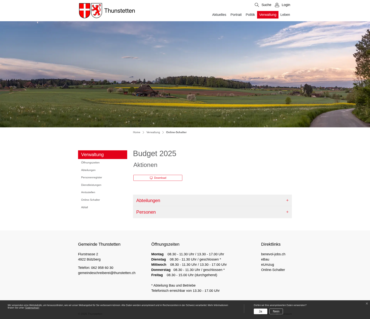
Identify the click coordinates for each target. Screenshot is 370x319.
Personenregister (91, 177)
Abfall (84, 207)
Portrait (236, 15)
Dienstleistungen (91, 184)
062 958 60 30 (102, 268)
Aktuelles (219, 15)
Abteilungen (88, 170)
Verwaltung (267, 15)
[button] (263, 5)
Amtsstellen (88, 192)
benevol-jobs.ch (273, 254)
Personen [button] (146, 212)
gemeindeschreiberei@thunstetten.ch (106, 273)
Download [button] (159, 177)
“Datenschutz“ (32, 307)
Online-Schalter (90, 201)
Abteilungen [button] (148, 200)
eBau (265, 259)
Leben (285, 15)
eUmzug (267, 265)
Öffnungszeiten (90, 162)
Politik (250, 15)
